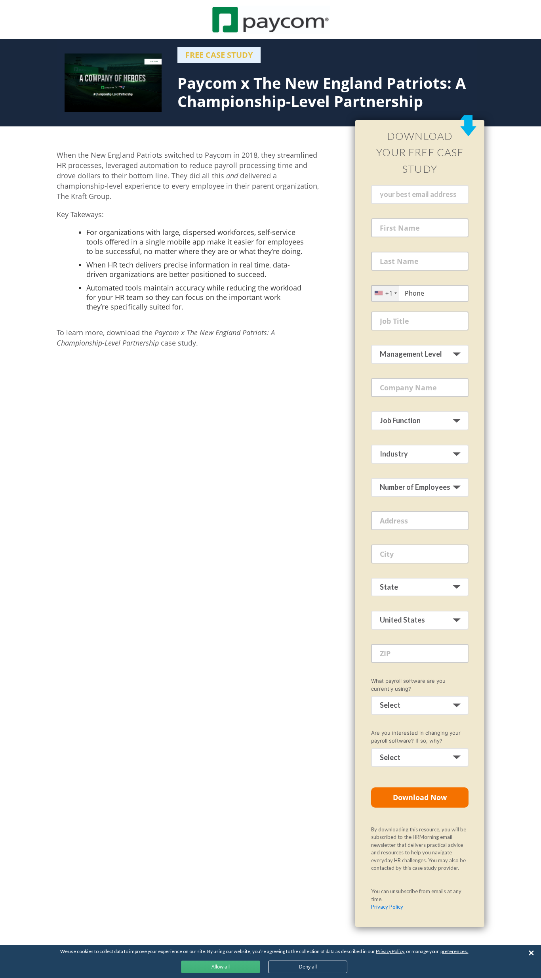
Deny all (308, 966)
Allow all (220, 966)
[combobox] (385, 293)
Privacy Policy (387, 907)
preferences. (454, 951)
